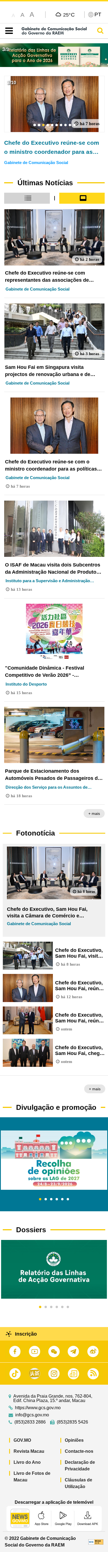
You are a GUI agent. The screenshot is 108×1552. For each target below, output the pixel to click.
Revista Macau (29, 1451)
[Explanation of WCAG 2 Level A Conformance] (95, 1541)
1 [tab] (40, 1199)
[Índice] (8, 30)
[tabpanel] (54, 1160)
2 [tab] (45, 1199)
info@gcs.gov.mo (32, 1415)
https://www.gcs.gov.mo (38, 1408)
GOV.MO (22, 1440)
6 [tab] (68, 1199)
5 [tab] (62, 1199)
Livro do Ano (27, 1462)
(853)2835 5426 (72, 1422)
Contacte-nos (79, 1451)
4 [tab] (57, 1199)
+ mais (94, 813)
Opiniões (74, 1440)
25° (69, 15)
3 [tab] (51, 1199)
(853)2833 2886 (30, 1422)
